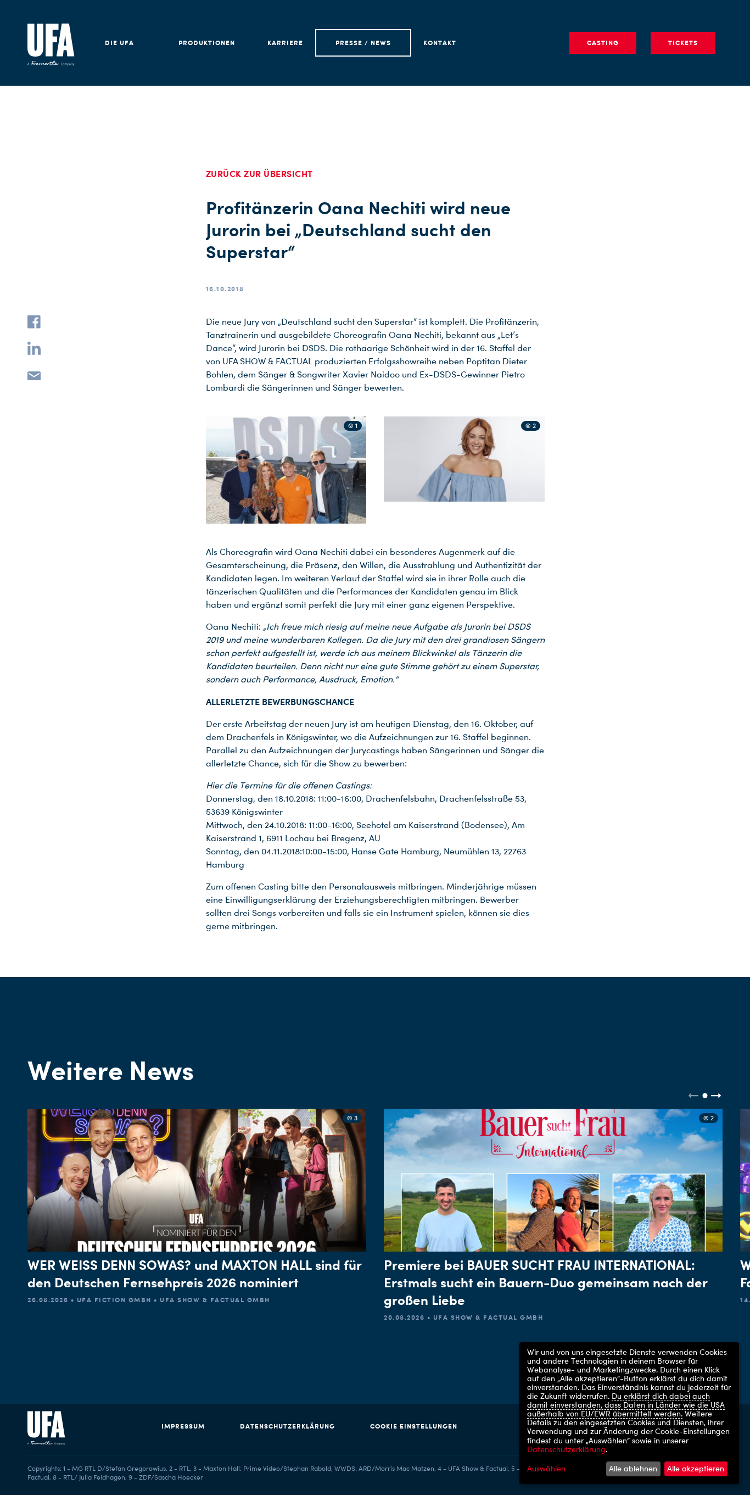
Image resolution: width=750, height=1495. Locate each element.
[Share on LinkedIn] (34, 348)
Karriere (285, 42)
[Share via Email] (34, 375)
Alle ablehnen (633, 1468)
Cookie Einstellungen (413, 1426)
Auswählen (546, 1468)
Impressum (183, 1426)
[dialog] (629, 1413)
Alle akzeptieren (695, 1468)
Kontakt (439, 42)
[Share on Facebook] (34, 322)
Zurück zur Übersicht (259, 173)
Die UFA (119, 42)
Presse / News (363, 42)
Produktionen (206, 42)
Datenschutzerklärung (287, 1426)
